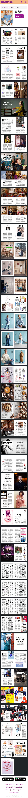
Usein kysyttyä (18, 787)
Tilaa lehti (19, 16)
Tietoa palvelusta (9, 784)
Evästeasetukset (14, 792)
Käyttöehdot (9, 787)
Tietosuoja (8, 790)
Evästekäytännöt (17, 790)
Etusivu (4, 7)
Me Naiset (10, 7)
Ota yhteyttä (19, 784)
